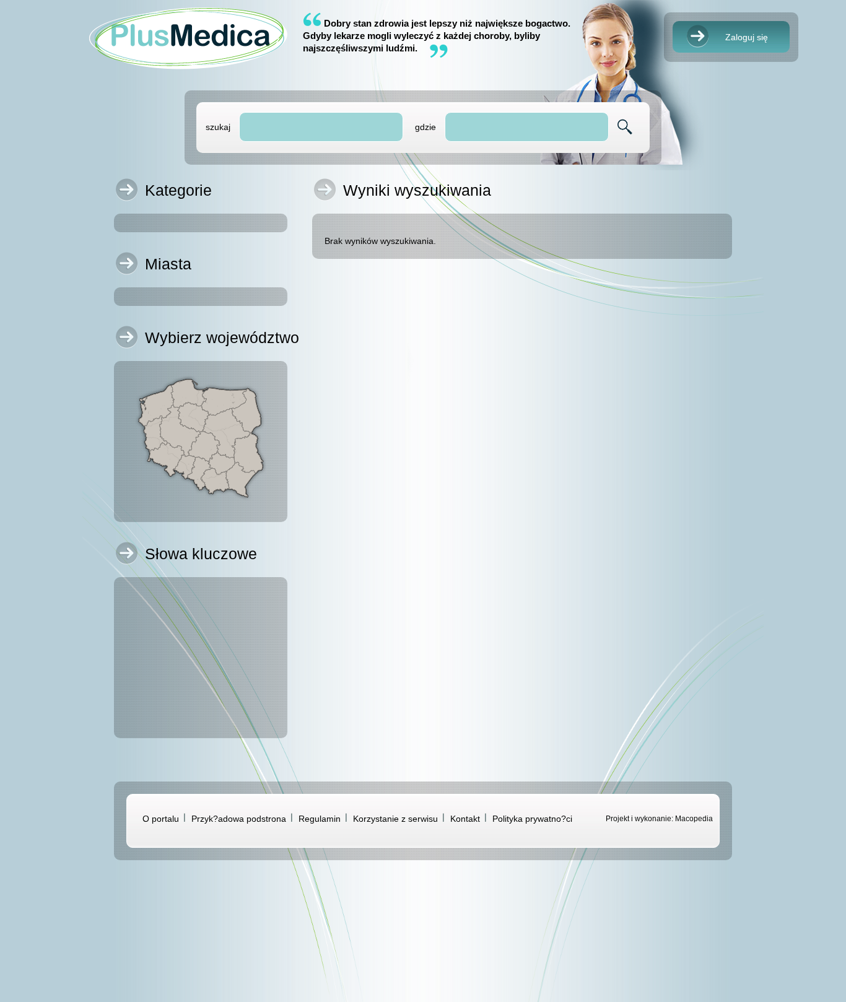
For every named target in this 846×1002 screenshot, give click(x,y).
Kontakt (465, 819)
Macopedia (694, 818)
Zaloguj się (746, 37)
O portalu (160, 819)
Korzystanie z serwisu (395, 819)
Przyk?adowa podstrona (238, 819)
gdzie (425, 127)
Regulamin (320, 819)
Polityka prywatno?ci (532, 819)
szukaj (218, 127)
